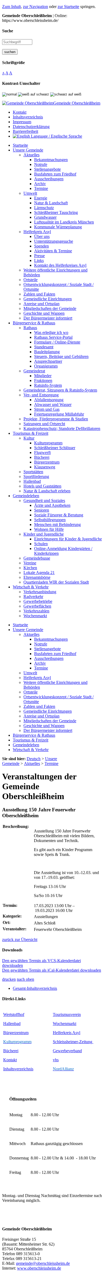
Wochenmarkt (64, 1023)
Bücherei (10, 1050)
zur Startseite (68, 6)
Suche (7, 31)
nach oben (25, 979)
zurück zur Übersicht (19, 939)
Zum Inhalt (11, 6)
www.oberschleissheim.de (39, 1268)
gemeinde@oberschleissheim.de (43, 1263)
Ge (55, 1050)
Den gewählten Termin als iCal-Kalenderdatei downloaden (51, 970)
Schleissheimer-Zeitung (73, 1041)
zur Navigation (35, 6)
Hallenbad (12, 1023)
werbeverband (70, 1050)
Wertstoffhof (13, 1014)
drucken (9, 979)
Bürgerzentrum (16, 1032)
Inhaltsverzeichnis (18, 1069)
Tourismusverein (67, 1014)
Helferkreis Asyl (66, 1032)
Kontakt (10, 1060)
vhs (56, 1060)
